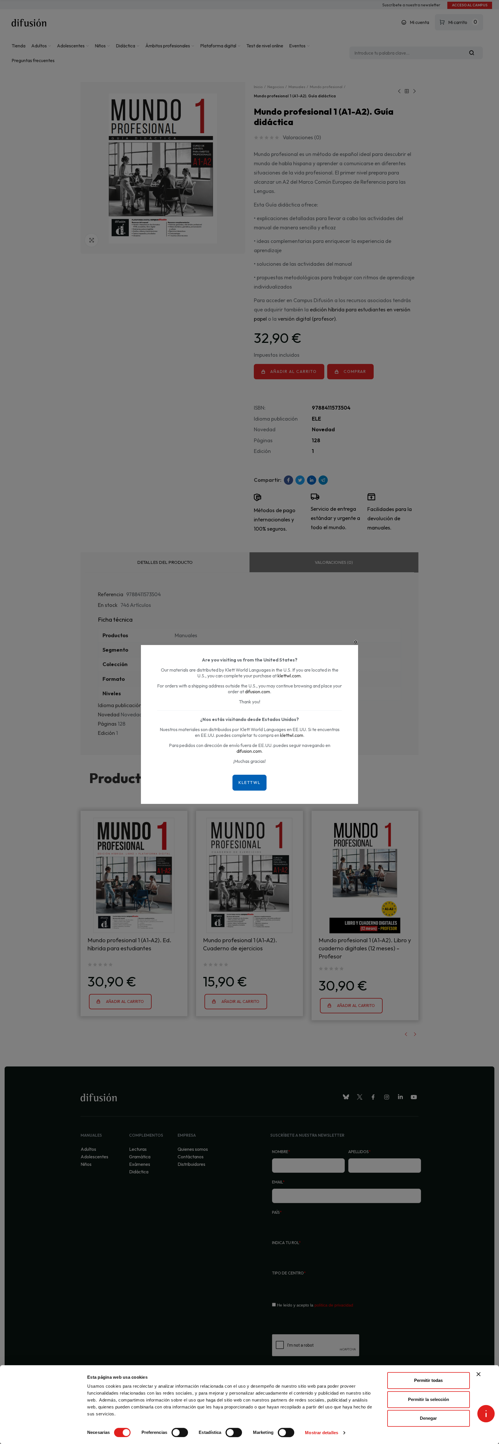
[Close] (355, 642)
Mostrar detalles (321, 1432)
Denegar (428, 1418)
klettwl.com (289, 676)
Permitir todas (428, 1380)
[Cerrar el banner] (478, 1374)
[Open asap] (486, 1413)
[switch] (180, 1432)
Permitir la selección (428, 1399)
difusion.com (257, 691)
